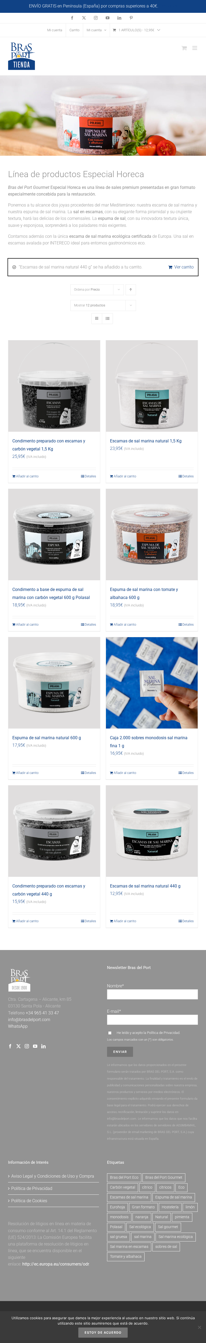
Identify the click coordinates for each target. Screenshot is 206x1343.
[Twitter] (18, 1046)
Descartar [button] (168, 6)
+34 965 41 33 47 (42, 1012)
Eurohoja (117, 1207)
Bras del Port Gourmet (163, 1177)
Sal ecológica (140, 1227)
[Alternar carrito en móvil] (184, 48)
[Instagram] (27, 1046)
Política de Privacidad (163, 1033)
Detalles (90, 476)
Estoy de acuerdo (103, 1332)
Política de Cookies (29, 1200)
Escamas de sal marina (129, 1197)
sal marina (143, 1237)
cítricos (165, 1187)
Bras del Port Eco (124, 1177)
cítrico (147, 1187)
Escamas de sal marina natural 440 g (145, 886)
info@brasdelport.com (29, 1019)
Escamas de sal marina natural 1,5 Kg (146, 440)
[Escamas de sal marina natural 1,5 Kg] (152, 386)
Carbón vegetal (122, 1187)
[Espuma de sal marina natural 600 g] (54, 683)
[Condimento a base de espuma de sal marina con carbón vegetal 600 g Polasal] (54, 534)
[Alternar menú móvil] (195, 48)
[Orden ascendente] (131, 289)
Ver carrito (184, 267)
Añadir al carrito (27, 476)
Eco (181, 1187)
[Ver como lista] (107, 318)
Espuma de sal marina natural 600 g (46, 737)
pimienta (182, 1217)
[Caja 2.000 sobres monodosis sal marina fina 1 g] (152, 683)
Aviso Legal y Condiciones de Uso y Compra (52, 1176)
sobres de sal (166, 1246)
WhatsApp (18, 1026)
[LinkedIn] (43, 1046)
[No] (199, 1327)
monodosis (119, 1217)
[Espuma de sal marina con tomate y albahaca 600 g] (152, 534)
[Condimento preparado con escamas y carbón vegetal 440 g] (54, 831)
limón (190, 1207)
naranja (141, 1217)
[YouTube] (35, 1046)
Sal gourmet (168, 1227)
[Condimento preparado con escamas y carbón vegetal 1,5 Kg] (54, 386)
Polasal (116, 1227)
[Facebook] (10, 1046)
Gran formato (143, 1207)
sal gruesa (118, 1237)
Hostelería (170, 1207)
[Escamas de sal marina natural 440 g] (152, 831)
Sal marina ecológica (176, 1237)
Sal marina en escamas (129, 1246)
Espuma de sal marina (173, 1197)
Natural (161, 1217)
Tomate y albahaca (126, 1256)
